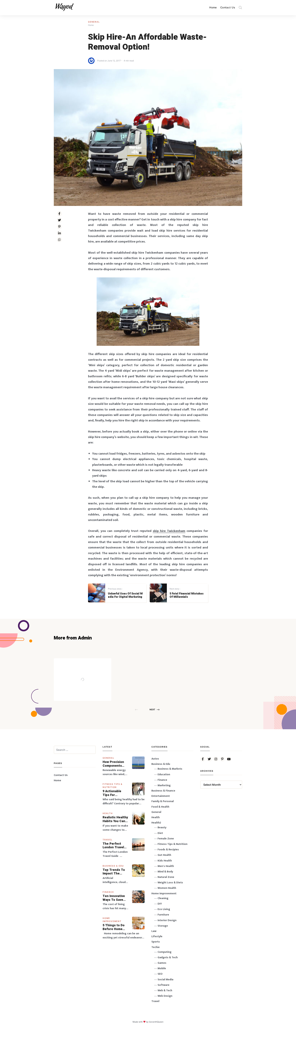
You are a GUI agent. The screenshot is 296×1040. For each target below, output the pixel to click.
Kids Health (165, 860)
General (94, 22)
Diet (160, 833)
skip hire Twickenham (169, 531)
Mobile (162, 968)
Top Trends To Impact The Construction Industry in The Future (114, 871)
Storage (163, 926)
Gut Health (164, 855)
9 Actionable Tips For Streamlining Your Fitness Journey (112, 793)
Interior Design (167, 920)
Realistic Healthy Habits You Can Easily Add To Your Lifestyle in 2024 (115, 819)
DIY (160, 903)
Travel (108, 839)
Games (162, 963)
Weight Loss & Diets (170, 882)
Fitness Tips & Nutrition (172, 844)
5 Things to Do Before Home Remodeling (114, 927)
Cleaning (163, 898)
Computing (164, 952)
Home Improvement (163, 893)
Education (164, 774)
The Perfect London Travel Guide (113, 845)
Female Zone (166, 838)
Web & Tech (165, 990)
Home (213, 7)
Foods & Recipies (88, 663)
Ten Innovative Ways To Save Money (114, 898)
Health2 (156, 822)
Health (108, 813)
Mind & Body (165, 871)
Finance (108, 892)
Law (153, 931)
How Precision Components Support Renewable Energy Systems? (115, 764)
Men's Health (166, 866)
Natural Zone (166, 877)
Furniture (163, 914)
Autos (155, 758)
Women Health (167, 888)
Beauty (162, 827)
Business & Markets (170, 769)
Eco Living (164, 909)
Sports (155, 941)
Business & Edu (113, 866)
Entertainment (160, 796)
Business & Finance (163, 790)
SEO (160, 974)
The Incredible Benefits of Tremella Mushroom (89, 672)
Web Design (165, 996)
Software (163, 985)
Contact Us (227, 7)
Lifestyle (156, 936)
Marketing (164, 785)
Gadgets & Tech (168, 957)
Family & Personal (162, 801)
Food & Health (160, 806)
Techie (155, 947)
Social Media (165, 979)
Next (152, 709)
